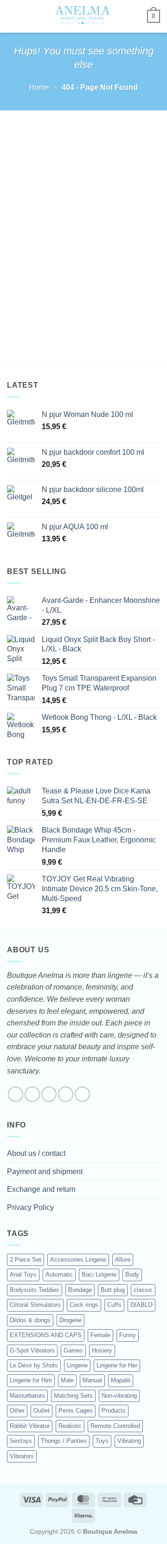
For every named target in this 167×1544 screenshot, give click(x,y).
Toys (102, 1440)
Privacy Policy (30, 1207)
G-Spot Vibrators (32, 1350)
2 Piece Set (25, 1259)
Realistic (70, 1425)
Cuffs (114, 1304)
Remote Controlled (115, 1425)
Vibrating (129, 1440)
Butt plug (113, 1289)
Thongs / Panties (64, 1440)
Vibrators (22, 1456)
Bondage (80, 1289)
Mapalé (120, 1380)
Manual (92, 1380)
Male (67, 1380)
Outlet (41, 1410)
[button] (12, 16)
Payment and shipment (45, 1171)
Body (132, 1274)
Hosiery (102, 1350)
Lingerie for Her (116, 1365)
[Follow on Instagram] (32, 1094)
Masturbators (27, 1395)
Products (114, 1410)
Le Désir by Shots (34, 1365)
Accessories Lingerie (78, 1259)
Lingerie (77, 1365)
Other (17, 1410)
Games (73, 1350)
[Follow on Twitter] (49, 1094)
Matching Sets (73, 1395)
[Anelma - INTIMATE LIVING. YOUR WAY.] (82, 16)
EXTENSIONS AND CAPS (46, 1335)
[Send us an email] (65, 1094)
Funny (127, 1335)
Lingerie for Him (31, 1380)
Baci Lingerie (99, 1274)
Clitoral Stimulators (35, 1304)
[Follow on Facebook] (15, 1094)
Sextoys (21, 1440)
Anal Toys (23, 1274)
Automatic (59, 1274)
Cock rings (84, 1304)
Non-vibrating (119, 1395)
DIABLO (141, 1304)
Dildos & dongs (30, 1320)
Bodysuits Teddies (34, 1289)
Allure (122, 1259)
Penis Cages (75, 1410)
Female (100, 1335)
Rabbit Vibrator (30, 1425)
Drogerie (70, 1320)
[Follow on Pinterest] (82, 1094)
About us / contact (36, 1153)
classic (143, 1289)
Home (39, 87)
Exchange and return (41, 1189)
